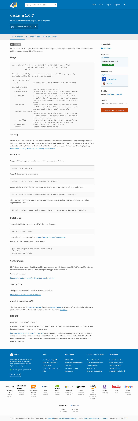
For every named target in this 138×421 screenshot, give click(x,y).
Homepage (107, 48)
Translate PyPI (91, 365)
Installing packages (49, 360)
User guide (46, 365)
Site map (105, 418)
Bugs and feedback (93, 360)
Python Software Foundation (19, 361)
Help (94, 4)
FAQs (44, 371)
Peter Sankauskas (34, 307)
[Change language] (125, 4)
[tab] (17, 37)
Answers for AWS (56, 307)
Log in (109, 4)
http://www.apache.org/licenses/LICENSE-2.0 (26, 333)
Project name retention (50, 368)
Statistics (68, 365)
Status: (20, 370)
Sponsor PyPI (91, 368)
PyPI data (105, 58)
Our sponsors (69, 371)
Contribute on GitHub (94, 363)
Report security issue (116, 363)
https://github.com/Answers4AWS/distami (25, 295)
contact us (63, 310)
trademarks (51, 418)
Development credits (93, 371)
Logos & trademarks (71, 368)
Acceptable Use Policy (116, 371)
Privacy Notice (113, 368)
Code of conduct (114, 365)
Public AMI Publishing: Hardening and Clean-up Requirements (32, 148)
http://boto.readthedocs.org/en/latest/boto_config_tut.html (32, 278)
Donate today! (15, 375)
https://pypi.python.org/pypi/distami (51, 237)
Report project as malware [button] (114, 110)
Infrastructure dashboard (73, 363)
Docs (101, 4)
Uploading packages (49, 363)
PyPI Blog (68, 360)
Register (117, 4)
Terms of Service (114, 360)
